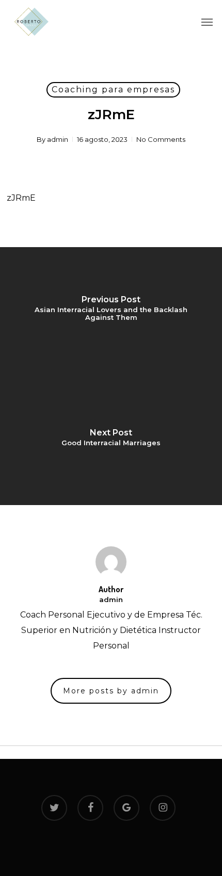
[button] (207, 22)
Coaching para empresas (113, 89)
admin (57, 139)
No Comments (160, 139)
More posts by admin (111, 690)
